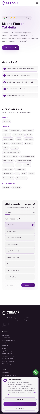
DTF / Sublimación (7, 358)
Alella (5, 130)
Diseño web (5, 335)
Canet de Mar (29, 139)
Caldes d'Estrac (8, 139)
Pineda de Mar (7, 169)
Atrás (11, 285)
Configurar (21, 408)
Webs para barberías (8, 361)
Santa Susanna (8, 165)
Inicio (3, 13)
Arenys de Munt (27, 130)
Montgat (14, 148)
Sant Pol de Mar (8, 160)
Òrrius (18, 165)
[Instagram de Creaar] (4, 325)
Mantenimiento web (8, 356)
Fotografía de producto (9, 364)
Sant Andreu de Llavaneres (11, 152)
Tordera (31, 173)
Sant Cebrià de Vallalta (10, 156)
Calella (19, 139)
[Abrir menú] (37, 3)
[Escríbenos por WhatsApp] (36, 372)
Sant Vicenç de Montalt (24, 160)
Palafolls (27, 165)
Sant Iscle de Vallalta (27, 156)
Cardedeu (6, 187)
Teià (17, 173)
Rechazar (20, 399)
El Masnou (28, 143)
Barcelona (6, 121)
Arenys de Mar (15, 130)
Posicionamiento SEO (8, 340)
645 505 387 (5, 373)
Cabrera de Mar (18, 135)
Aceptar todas (20, 404)
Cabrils (29, 135)
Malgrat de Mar (16, 143)
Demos (4, 348)
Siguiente (27, 285)
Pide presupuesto (10, 48)
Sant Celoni (16, 187)
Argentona (6, 135)
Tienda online (6, 338)
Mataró (5, 148)
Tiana (23, 173)
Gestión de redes (7, 343)
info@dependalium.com (9, 375)
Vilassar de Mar (21, 178)
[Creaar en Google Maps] (8, 325)
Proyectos (5, 345)
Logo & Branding (7, 351)
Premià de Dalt (20, 169)
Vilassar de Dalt (8, 178)
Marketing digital (7, 353)
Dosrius (5, 143)
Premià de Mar (7, 173)
